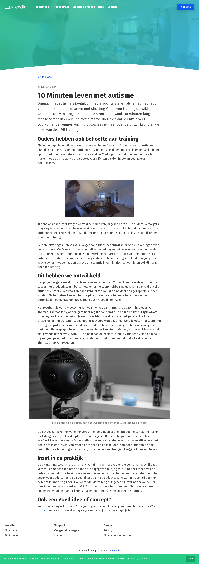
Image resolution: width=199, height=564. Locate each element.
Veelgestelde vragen (66, 530)
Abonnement (61, 6)
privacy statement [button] (140, 558)
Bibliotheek (43, 6)
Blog (101, 6)
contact (42, 510)
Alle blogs (45, 77)
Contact (112, 6)
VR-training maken (84, 6)
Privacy (108, 530)
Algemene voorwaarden (118, 535)
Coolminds (114, 550)
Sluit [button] (190, 559)
